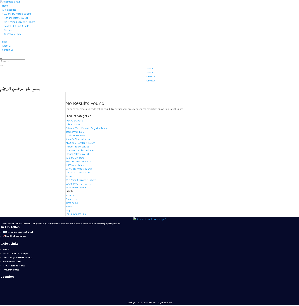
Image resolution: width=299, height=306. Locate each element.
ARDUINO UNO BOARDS (78, 161)
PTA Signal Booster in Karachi (80, 142)
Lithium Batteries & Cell (16, 17)
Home (5, 5)
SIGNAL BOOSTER (74, 120)
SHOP (6, 249)
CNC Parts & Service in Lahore (19, 21)
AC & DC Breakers (74, 157)
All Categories (9, 9)
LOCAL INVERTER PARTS (78, 183)
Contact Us (7, 49)
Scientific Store (12, 261)
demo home (71, 202)
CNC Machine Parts (14, 265)
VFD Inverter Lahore (75, 187)
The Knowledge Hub (75, 213)
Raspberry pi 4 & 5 (74, 131)
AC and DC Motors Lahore (17, 13)
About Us (7, 45)
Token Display (72, 124)
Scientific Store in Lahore (77, 139)
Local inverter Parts (75, 135)
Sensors (8, 29)
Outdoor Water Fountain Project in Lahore (86, 128)
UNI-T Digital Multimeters (17, 257)
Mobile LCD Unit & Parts (16, 25)
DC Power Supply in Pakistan (79, 150)
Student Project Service (77, 146)
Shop (4, 41)
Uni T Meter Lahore (14, 34)
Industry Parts (11, 269)
